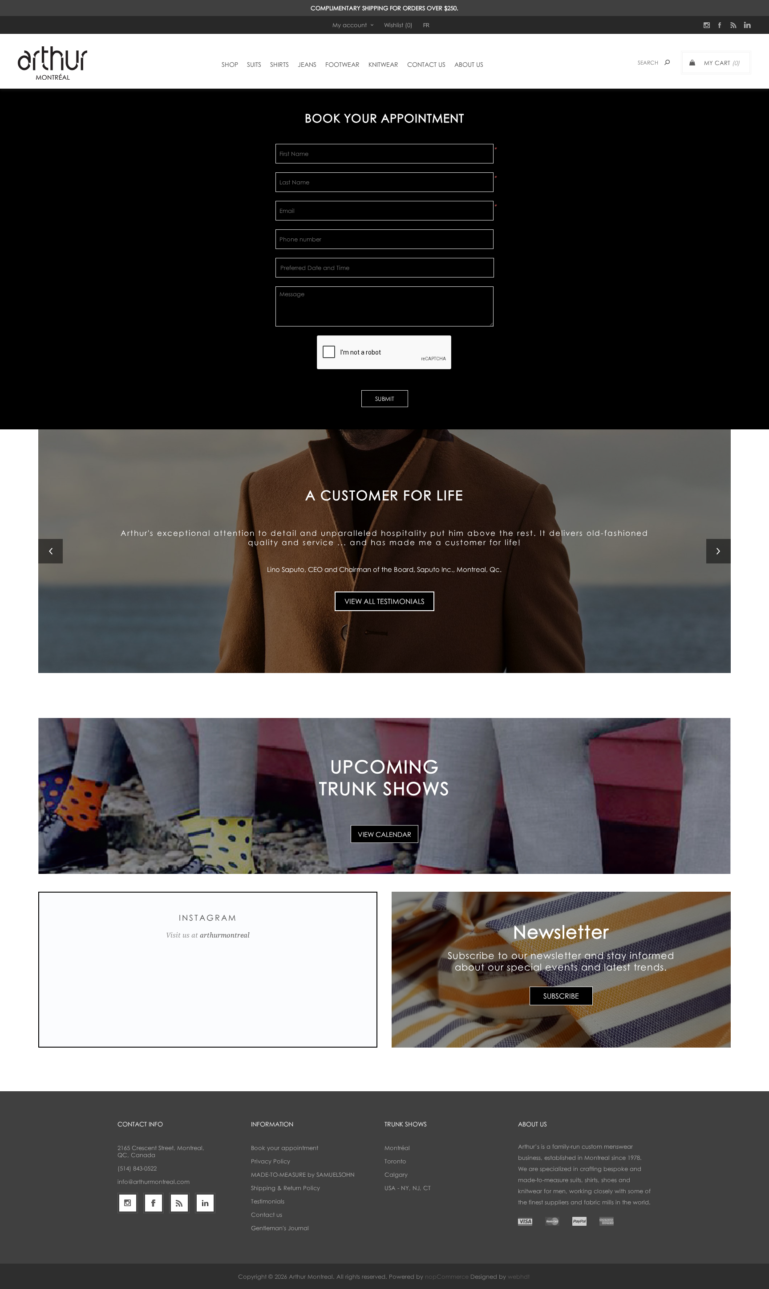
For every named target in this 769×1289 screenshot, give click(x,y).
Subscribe (561, 995)
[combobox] (372, 267)
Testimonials (267, 1201)
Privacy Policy (270, 1161)
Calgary (396, 1174)
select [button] (473, 267)
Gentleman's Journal (280, 1228)
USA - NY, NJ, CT (407, 1187)
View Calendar (384, 834)
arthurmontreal (225, 935)
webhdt (519, 1276)
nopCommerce (447, 1276)
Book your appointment (284, 1147)
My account (349, 25)
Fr (426, 25)
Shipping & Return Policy (285, 1187)
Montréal (397, 1147)
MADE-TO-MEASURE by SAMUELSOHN (303, 1174)
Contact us (266, 1214)
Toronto (395, 1161)
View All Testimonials (384, 595)
